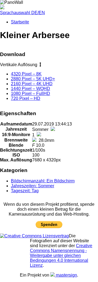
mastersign (66, 275)
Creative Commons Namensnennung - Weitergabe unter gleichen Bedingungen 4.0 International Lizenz (61, 255)
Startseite (20, 22)
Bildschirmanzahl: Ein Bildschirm (43, 181)
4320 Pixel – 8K (26, 74)
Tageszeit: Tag (25, 190)
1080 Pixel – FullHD (30, 93)
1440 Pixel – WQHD (30, 88)
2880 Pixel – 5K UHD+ (33, 78)
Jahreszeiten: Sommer (32, 185)
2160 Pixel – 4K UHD (32, 83)
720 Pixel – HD (25, 98)
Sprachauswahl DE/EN (22, 12)
